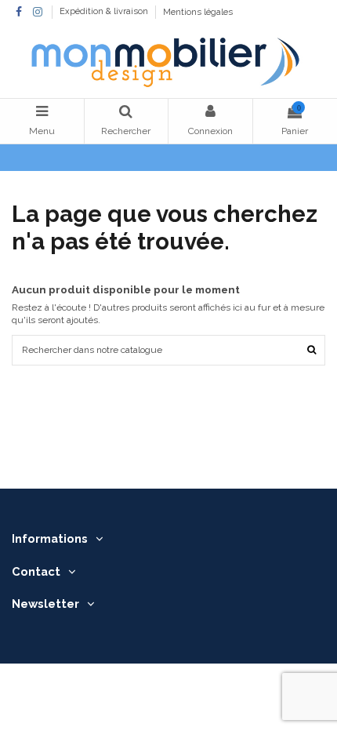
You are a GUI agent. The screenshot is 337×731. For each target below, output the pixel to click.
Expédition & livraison (105, 12)
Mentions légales (198, 12)
